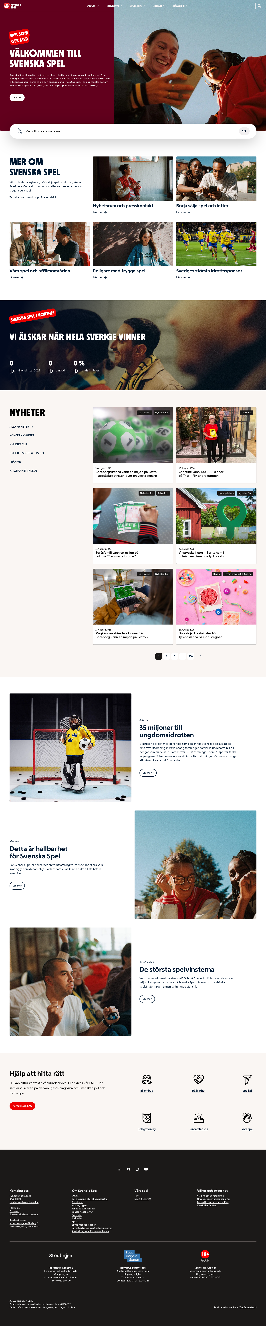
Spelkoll (157, 5)
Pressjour (14, 1211)
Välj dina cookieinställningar (211, 1195)
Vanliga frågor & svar (82, 1212)
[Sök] (259, 6)
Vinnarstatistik (199, 1129)
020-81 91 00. (64, 1280)
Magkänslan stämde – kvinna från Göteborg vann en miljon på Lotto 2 (121, 635)
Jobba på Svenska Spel (83, 1208)
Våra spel (247, 1129)
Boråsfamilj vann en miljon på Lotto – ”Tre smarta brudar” (117, 554)
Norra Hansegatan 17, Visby (23, 1223)
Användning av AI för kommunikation (90, 1231)
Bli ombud (146, 1090)
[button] (200, 656)
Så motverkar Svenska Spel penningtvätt (92, 1228)
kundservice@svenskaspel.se (24, 1202)
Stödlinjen (71, 1277)
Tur (136, 1195)
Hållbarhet (179, 5)
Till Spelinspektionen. (132, 1277)
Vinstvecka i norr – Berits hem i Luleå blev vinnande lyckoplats (201, 554)
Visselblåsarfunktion (207, 1205)
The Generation (247, 1307)
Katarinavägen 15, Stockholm (24, 1226)
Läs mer (98, 212)
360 (191, 656)
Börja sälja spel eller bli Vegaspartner (90, 1199)
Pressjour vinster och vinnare (24, 1214)
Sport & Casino (142, 1199)
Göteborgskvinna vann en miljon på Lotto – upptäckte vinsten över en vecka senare (126, 474)
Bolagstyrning (147, 1129)
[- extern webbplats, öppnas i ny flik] (120, 1169)
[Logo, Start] (12, 6)
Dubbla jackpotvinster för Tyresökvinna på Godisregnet (200, 635)
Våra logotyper (79, 1205)
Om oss (91, 5)
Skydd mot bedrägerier (84, 1224)
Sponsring (136, 5)
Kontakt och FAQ (22, 1105)
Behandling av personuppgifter (213, 1202)
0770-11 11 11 (15, 1199)
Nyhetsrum (113, 5)
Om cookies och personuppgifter (213, 1199)
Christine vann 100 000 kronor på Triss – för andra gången (201, 474)
